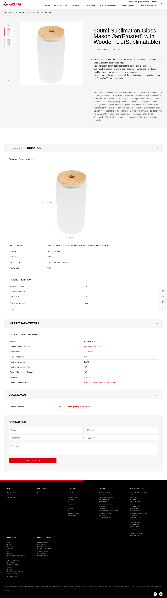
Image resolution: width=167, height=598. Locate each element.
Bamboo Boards (72, 495)
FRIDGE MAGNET (135, 502)
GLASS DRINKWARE (105, 517)
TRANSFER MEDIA (42, 551)
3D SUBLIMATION (42, 542)
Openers (70, 508)
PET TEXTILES (10, 553)
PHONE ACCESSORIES (136, 533)
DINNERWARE (134, 508)
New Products (41, 492)
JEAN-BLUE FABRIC (12, 565)
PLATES (132, 495)
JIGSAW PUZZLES (135, 511)
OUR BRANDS (10, 497)
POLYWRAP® (103, 502)
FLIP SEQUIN (10, 549)
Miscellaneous (72, 515)
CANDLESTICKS (134, 526)
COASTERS (133, 497)
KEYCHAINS (133, 515)
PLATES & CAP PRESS (44, 549)
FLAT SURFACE (41, 544)
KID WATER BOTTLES (105, 504)
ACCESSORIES (41, 553)
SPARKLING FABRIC (12, 576)
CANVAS (8, 544)
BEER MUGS (102, 515)
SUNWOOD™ (25, 12)
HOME (47, 5)
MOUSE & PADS (134, 520)
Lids (37, 12)
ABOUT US (133, 2)
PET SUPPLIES (134, 506)
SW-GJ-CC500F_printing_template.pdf (74, 407)
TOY (131, 531)
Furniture (70, 511)
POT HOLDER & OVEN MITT (14, 571)
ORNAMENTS (134, 499)
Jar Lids (48, 12)
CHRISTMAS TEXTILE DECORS (15, 555)
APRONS (9, 569)
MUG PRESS (41, 546)
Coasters (70, 502)
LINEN (8, 542)
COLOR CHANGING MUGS (106, 497)
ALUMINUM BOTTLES (105, 513)
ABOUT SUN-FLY (11, 492)
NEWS (154, 2)
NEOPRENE (9, 546)
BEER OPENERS (135, 522)
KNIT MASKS (10, 562)
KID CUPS (102, 506)
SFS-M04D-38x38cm (92, 347)
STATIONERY (133, 529)
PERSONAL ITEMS (135, 517)
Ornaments (71, 499)
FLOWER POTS (134, 524)
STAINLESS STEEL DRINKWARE (108, 511)
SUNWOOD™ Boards (74, 513)
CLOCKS (132, 504)
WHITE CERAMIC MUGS (106, 492)
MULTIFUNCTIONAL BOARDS (138, 513)
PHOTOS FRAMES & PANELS (138, 492)
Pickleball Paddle (73, 497)
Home (11, 12)
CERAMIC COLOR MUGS (106, 495)
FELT (7, 551)
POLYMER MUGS (104, 499)
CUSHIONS (9, 558)
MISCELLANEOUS (135, 535)
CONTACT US (144, 2)
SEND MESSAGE (33, 461)
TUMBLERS (102, 508)
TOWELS (9, 567)
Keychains (71, 504)
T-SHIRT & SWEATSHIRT (13, 560)
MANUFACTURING (11, 495)
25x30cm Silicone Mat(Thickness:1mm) (100, 382)
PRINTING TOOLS (42, 555)
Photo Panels (72, 492)
